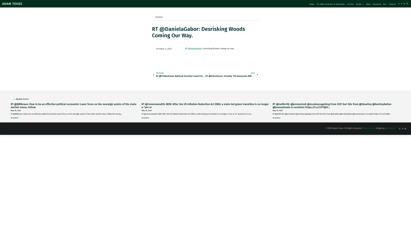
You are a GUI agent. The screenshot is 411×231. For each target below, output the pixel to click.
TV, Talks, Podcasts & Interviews (331, 4)
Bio (384, 4)
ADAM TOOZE (12, 4)
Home (312, 4)
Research (377, 4)
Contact (392, 4)
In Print (350, 4)
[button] (407, 3)
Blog (368, 4)
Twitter (159, 17)
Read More (14, 118)
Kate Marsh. (390, 128)
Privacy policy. (369, 128)
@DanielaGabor (195, 48)
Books (359, 4)
